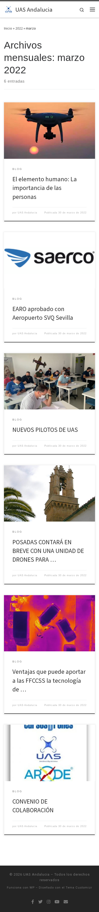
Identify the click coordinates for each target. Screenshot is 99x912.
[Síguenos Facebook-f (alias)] (32, 902)
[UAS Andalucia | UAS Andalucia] (8, 8)
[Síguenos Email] (66, 902)
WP (32, 887)
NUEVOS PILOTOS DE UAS (45, 429)
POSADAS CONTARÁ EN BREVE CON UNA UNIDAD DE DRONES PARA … (48, 551)
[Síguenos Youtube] (57, 902)
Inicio (8, 28)
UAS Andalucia (27, 212)
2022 (19, 28)
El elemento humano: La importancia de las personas (44, 187)
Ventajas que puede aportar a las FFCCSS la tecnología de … (49, 680)
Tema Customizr (79, 887)
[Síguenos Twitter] (40, 902)
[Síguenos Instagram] (48, 902)
